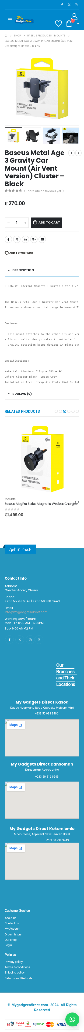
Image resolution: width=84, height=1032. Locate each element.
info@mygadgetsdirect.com (26, 612)
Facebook (8, 239)
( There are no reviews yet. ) (44, 191)
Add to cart (49, 222)
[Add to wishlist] (77, 502)
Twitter (17, 239)
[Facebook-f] (9, 639)
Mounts (10, 499)
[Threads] (39, 639)
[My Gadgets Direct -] (24, 20)
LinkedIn (25, 239)
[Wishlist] (58, 23)
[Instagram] (76, 5)
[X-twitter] (19, 639)
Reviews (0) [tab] (22, 394)
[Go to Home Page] (6, 35)
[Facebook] (62, 5)
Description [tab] (23, 270)
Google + (34, 239)
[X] (69, 5)
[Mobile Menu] (10, 20)
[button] (10, 88)
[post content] (42, 459)
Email (42, 239)
